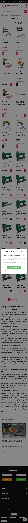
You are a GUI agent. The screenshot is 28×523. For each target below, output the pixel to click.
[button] (14, 271)
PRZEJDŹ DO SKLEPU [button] (14, 267)
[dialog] (14, 261)
